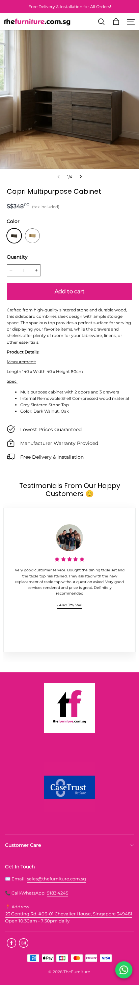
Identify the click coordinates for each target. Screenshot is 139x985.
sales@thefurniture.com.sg (56, 878)
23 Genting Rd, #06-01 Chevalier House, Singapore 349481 (68, 913)
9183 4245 (57, 893)
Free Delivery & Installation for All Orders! (69, 6)
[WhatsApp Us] (123, 969)
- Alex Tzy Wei (69, 605)
